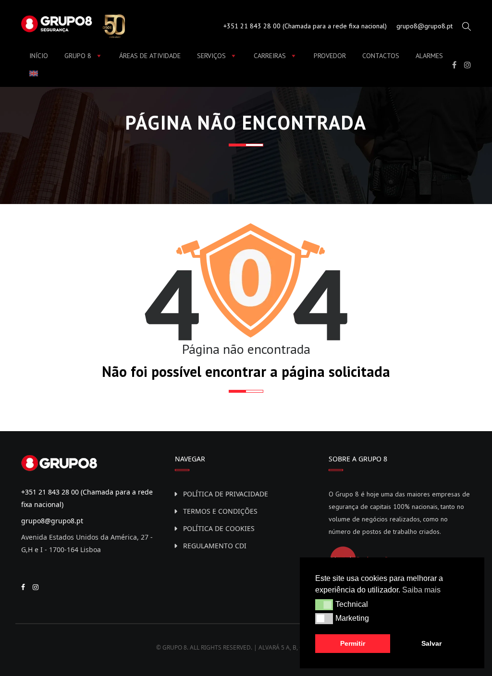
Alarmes (429, 55)
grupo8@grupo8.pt (424, 26)
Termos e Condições (220, 511)
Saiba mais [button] (421, 590)
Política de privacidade (225, 493)
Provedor (330, 55)
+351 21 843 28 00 (252, 26)
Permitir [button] (352, 643)
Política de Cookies (219, 528)
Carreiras (270, 55)
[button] (324, 604)
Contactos (380, 55)
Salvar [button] (431, 643)
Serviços (211, 55)
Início (38, 55)
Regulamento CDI (214, 545)
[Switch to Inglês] (35, 73)
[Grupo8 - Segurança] (73, 25)
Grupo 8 (77, 55)
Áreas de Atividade (150, 55)
